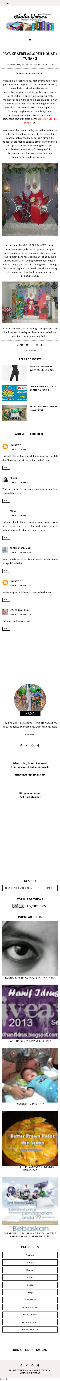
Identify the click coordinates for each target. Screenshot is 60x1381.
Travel (30, 1277)
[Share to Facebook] (32, 345)
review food (30, 1299)
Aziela (13, 478)
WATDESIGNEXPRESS (30, 1373)
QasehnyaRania (19, 610)
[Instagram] (32, 745)
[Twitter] (26, 745)
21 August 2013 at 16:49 (20, 552)
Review (30, 1269)
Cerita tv (30, 1255)
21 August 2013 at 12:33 (20, 515)
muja (13, 511)
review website (30, 1329)
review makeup (30, 1307)
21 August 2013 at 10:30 (20, 482)
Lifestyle (15, 64)
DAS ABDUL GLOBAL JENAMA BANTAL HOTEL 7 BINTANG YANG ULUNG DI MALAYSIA (30, 1235)
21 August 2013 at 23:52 (20, 585)
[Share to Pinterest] (37, 345)
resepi (30, 1292)
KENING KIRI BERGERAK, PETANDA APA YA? (30, 977)
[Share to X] (27, 345)
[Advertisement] (30, 842)
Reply (6, 468)
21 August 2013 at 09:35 (20, 449)
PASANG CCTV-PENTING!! (30, 1104)
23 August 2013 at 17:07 (20, 614)
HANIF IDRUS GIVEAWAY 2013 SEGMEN (30, 1040)
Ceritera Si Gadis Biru (28, 1370)
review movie (30, 1314)
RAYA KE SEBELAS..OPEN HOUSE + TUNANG (30, 56)
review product (30, 1322)
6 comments (31, 350)
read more (30, 734)
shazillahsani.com (20, 548)
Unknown (15, 445)
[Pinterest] (38, 745)
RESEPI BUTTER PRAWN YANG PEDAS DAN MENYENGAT (30, 1168)
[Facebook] (21, 745)
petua (30, 1284)
